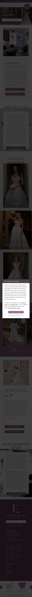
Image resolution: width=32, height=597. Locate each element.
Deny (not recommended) (16, 315)
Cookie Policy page (15, 308)
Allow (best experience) (16, 312)
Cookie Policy (14, 304)
